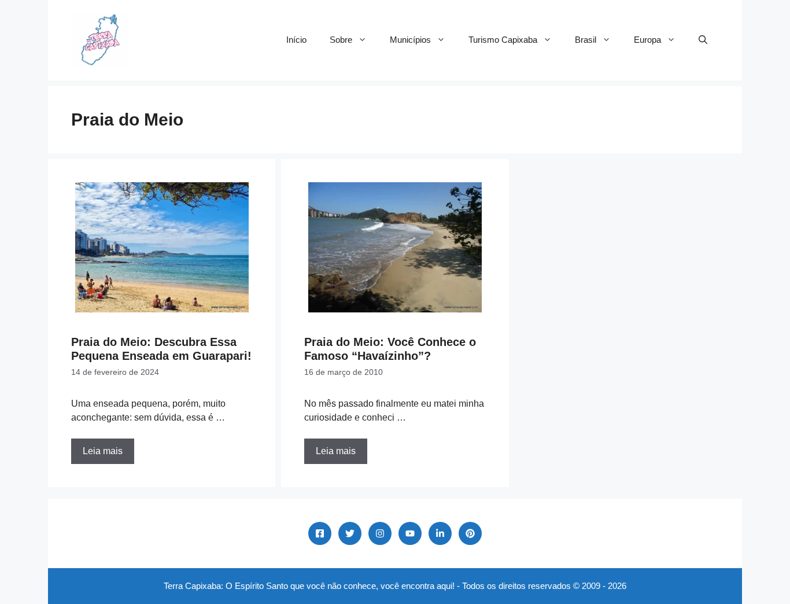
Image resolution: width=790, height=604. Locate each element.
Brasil (585, 40)
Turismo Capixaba (502, 40)
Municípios (410, 40)
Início (296, 40)
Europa (647, 40)
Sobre (341, 40)
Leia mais (103, 451)
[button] (703, 40)
